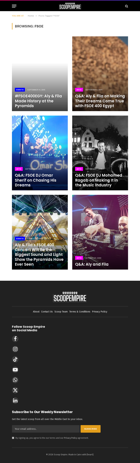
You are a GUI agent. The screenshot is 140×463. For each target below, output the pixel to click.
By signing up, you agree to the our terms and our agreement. (50, 438)
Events (20, 90)
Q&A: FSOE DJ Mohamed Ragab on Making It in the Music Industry (98, 180)
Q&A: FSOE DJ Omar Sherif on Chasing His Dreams (35, 180)
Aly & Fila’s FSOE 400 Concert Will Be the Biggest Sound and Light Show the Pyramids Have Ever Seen (39, 255)
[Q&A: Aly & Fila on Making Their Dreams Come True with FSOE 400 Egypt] (100, 73)
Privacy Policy (70, 438)
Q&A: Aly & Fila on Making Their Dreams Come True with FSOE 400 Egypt (100, 101)
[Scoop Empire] (70, 6)
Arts (79, 90)
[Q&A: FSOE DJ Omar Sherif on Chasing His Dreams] (40, 153)
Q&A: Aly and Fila (92, 264)
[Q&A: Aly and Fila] (100, 232)
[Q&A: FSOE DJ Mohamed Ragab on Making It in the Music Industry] (100, 153)
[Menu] (14, 6)
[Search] (126, 6)
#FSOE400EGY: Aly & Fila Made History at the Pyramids (38, 101)
